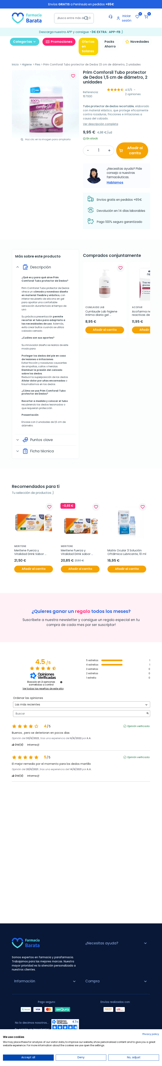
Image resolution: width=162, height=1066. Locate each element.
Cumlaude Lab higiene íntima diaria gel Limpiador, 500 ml (101, 313)
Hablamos (115, 182)
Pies (37, 64)
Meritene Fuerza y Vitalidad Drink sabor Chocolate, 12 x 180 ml (76, 552)
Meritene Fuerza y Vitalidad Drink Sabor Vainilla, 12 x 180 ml (29, 552)
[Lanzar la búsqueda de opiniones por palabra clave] (147, 713)
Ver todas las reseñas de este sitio (43, 688)
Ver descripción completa (100, 124)
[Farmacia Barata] (26, 18)
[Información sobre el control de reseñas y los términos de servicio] (61, 682)
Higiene (27, 64)
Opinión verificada (138, 726)
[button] (146, 17)
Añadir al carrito (135, 150)
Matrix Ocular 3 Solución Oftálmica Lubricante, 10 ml (126, 552)
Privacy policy (150, 1034)
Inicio (15, 64)
